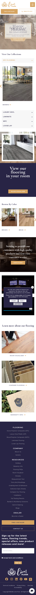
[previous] (1, 34)
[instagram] (11, 579)
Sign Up (18, 563)
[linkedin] (16, 579)
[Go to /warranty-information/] (18, 403)
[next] (34, 34)
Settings (18, 304)
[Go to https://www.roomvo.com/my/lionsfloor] (18, 344)
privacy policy (18, 295)
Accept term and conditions (13, 558)
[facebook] (6, 579)
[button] (1, 86)
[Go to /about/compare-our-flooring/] (18, 374)
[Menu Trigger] (32, 4)
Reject (22, 300)
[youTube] (25, 579)
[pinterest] (20, 579)
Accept (13, 300)
